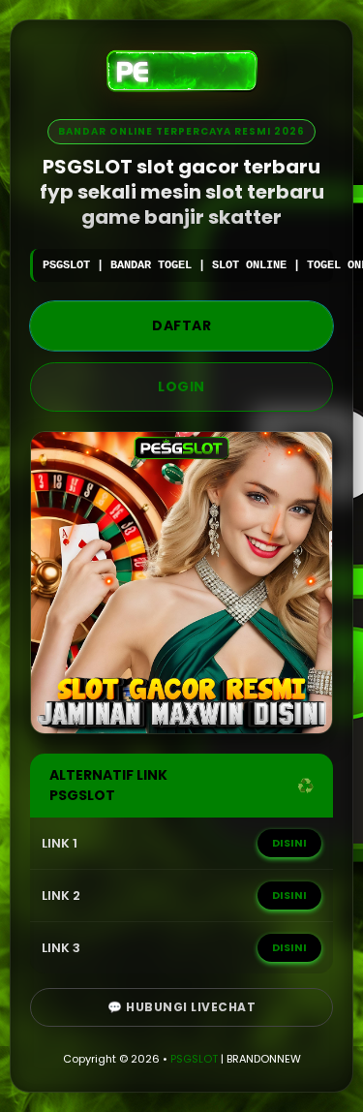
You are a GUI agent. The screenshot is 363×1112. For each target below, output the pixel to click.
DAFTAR (181, 325)
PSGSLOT (194, 1058)
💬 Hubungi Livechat (181, 1007)
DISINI (289, 842)
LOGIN (181, 386)
